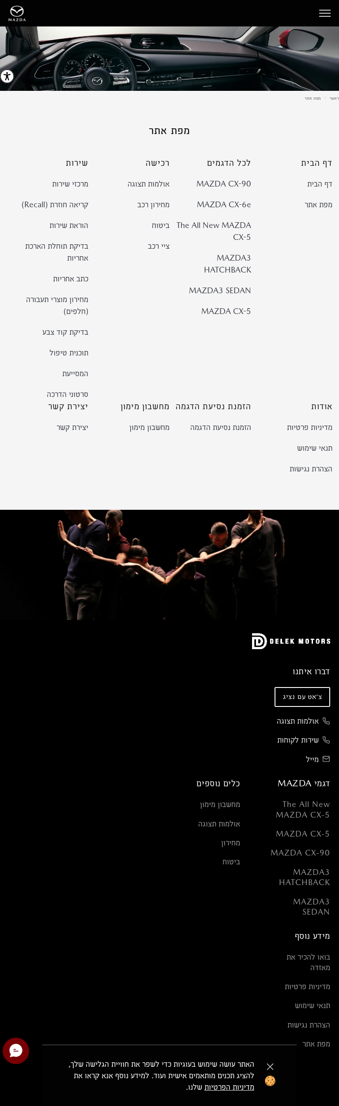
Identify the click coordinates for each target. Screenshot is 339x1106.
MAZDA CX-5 (226, 311)
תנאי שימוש (314, 447)
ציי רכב (159, 245)
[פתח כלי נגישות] (7, 76)
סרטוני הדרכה (67, 394)
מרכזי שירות (70, 183)
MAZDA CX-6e (224, 204)
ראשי (334, 98)
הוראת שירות (68, 225)
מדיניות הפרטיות (229, 1086)
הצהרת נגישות (311, 468)
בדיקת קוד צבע (65, 331)
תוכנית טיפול (68, 352)
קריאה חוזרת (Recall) (55, 204)
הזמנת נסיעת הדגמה (220, 427)
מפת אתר (313, 98)
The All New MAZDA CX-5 (214, 231)
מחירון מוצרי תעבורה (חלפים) (57, 305)
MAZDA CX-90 (223, 183)
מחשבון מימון (149, 427)
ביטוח (161, 225)
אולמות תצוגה (149, 183)
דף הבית (319, 183)
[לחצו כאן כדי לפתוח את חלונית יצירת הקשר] (16, 1051)
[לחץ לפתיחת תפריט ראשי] (325, 13)
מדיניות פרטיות (309, 427)
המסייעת (75, 373)
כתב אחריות (70, 278)
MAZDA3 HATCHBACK (227, 263)
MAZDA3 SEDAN (220, 290)
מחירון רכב (153, 204)
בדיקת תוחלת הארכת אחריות (56, 251)
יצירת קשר (72, 427)
